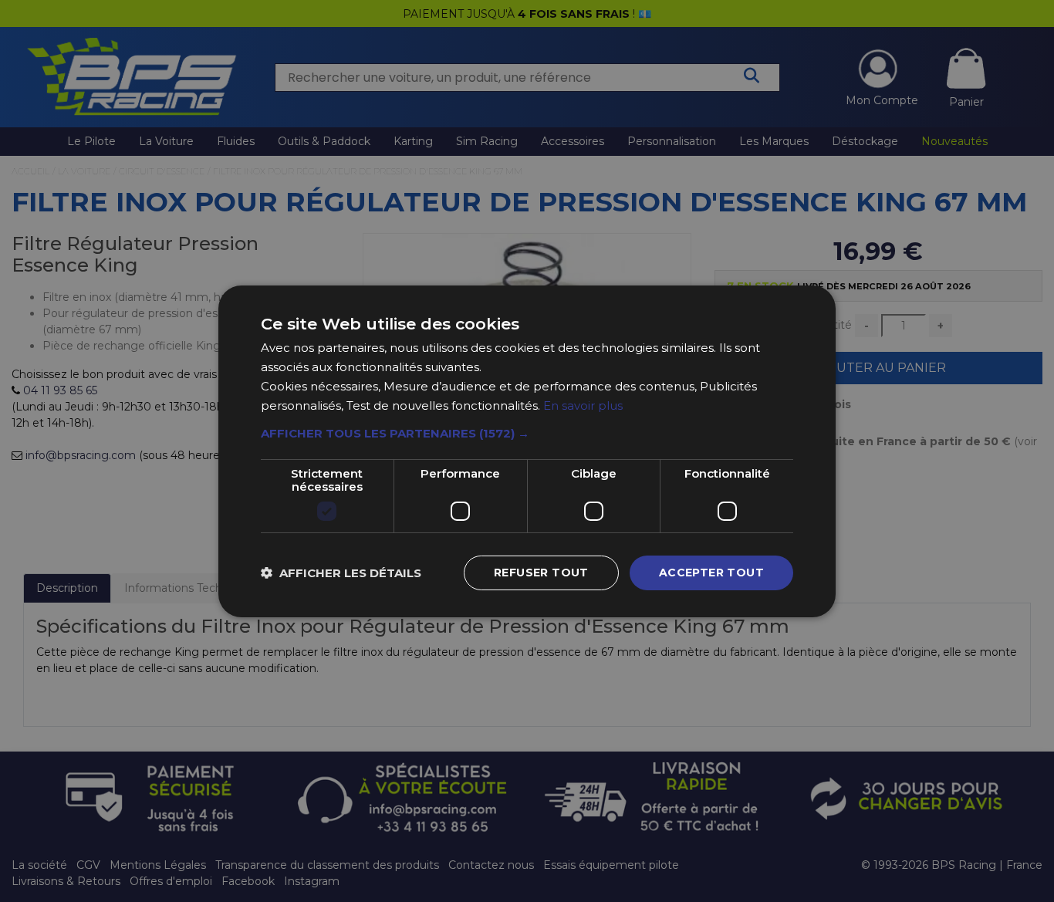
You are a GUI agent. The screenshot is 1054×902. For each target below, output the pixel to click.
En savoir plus (583, 404)
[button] (527, 434)
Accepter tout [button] (711, 572)
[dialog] (527, 451)
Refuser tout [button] (541, 572)
